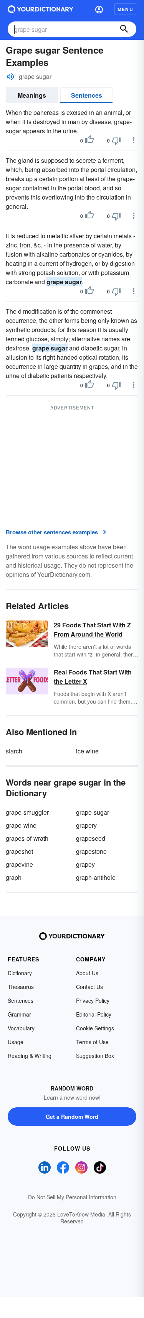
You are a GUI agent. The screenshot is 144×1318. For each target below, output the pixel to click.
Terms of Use (92, 1042)
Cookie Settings (95, 1028)
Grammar (19, 1014)
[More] (133, 140)
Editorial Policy (93, 1014)
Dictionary (20, 973)
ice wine (87, 751)
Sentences (86, 95)
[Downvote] (116, 141)
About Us (87, 973)
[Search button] (124, 29)
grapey (85, 864)
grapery (86, 825)
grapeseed (90, 838)
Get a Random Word (72, 1116)
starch (14, 751)
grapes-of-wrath (27, 838)
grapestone (91, 851)
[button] (99, 9)
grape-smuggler (27, 812)
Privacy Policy (92, 1000)
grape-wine (21, 825)
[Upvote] (89, 141)
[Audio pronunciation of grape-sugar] (10, 76)
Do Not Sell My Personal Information (72, 1197)
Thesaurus (21, 987)
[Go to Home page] (40, 9)
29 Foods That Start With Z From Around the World (92, 630)
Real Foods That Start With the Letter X (93, 677)
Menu (125, 9)
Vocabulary (21, 1028)
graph (14, 877)
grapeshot (19, 851)
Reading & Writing (29, 1055)
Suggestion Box (95, 1055)
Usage (15, 1042)
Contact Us (89, 987)
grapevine (19, 864)
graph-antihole (96, 877)
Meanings (32, 95)
